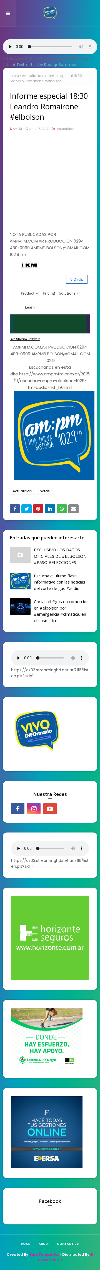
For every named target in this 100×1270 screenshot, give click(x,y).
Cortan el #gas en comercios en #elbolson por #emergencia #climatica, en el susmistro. (61, 611)
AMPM (17, 128)
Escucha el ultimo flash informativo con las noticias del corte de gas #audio (59, 582)
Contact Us (68, 1243)
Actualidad (31, 75)
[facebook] (17, 808)
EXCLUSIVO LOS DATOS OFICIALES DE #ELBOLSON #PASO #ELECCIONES (60, 556)
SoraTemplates (44, 1254)
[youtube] (50, 808)
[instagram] (34, 808)
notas (45, 491)
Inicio (14, 75)
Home (25, 1243)
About (44, 1243)
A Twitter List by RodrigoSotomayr (45, 64)
